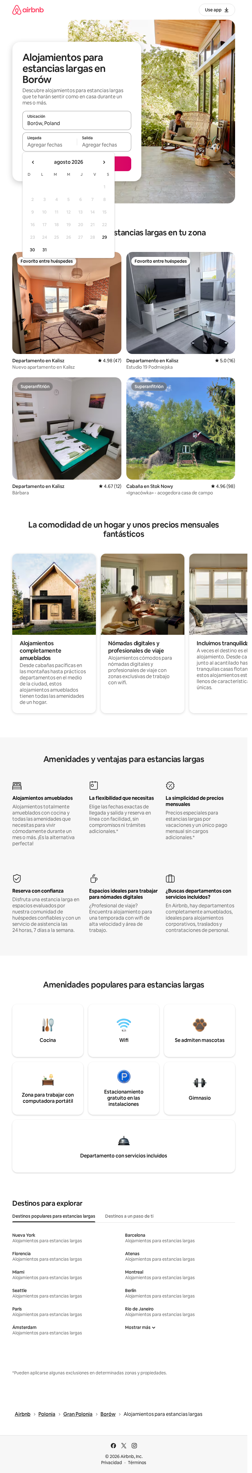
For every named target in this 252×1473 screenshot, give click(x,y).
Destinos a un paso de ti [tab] (129, 1216)
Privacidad (111, 1462)
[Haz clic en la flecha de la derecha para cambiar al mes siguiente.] (104, 162)
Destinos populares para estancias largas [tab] (53, 1216)
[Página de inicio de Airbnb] (28, 9)
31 (44, 250)
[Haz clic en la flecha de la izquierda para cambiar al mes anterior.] (33, 162)
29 (104, 237)
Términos (137, 1462)
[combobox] (76, 123)
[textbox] (49, 144)
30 (32, 250)
